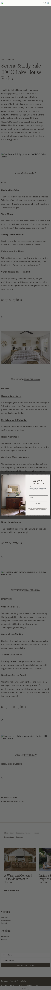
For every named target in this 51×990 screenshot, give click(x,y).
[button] (2, 3)
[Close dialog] (48, 476)
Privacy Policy (44, 509)
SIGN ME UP (38, 503)
